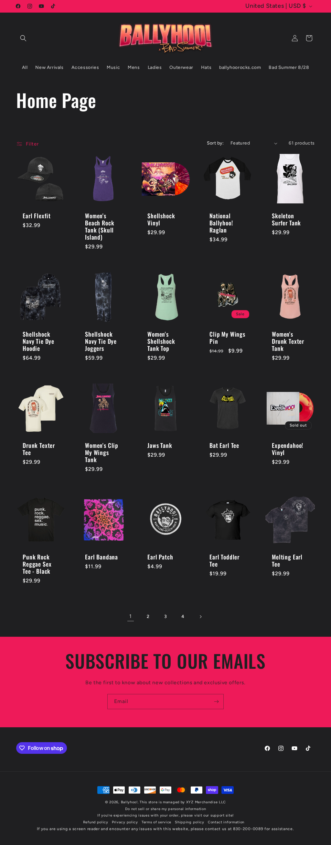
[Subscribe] (216, 701)
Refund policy (95, 822)
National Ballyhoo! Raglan (221, 222)
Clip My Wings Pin (227, 337)
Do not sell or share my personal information (165, 809)
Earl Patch (160, 556)
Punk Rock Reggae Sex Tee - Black (37, 563)
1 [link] (130, 616)
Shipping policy (189, 822)
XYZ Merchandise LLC (206, 802)
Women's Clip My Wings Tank (101, 452)
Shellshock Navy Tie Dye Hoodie (38, 341)
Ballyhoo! (129, 802)
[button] (23, 38)
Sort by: (215, 143)
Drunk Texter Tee (39, 449)
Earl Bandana (101, 556)
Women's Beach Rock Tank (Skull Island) (99, 226)
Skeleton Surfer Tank (286, 219)
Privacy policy (125, 822)
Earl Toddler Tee (224, 560)
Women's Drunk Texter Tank (288, 341)
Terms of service (156, 822)
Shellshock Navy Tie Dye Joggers (101, 341)
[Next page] (200, 617)
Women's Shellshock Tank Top (161, 341)
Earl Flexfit (37, 215)
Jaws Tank (159, 445)
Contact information (226, 822)
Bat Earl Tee (224, 445)
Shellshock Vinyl (161, 219)
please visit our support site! (207, 815)
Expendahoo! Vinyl (287, 449)
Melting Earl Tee (287, 560)
